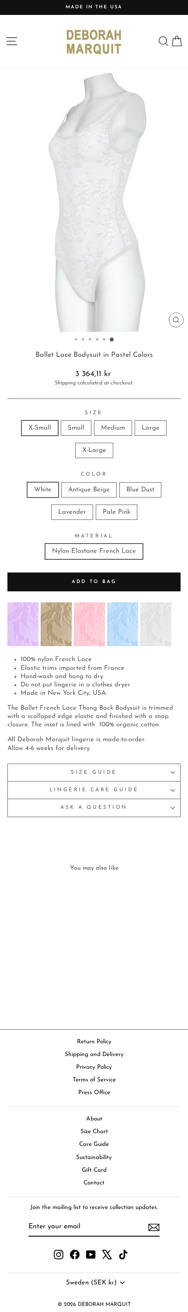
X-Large (94, 450)
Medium (113, 428)
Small (76, 428)
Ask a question (93, 807)
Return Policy (94, 1042)
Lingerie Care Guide (94, 790)
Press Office (94, 1092)
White (43, 490)
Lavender (72, 512)
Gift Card (94, 1170)
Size (94, 413)
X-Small (39, 428)
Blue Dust (140, 490)
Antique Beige (89, 490)
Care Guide (94, 1144)
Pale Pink (116, 512)
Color (94, 474)
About (94, 1119)
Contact (94, 1183)
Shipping (65, 383)
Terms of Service (94, 1080)
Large (151, 428)
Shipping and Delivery (94, 1054)
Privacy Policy (94, 1067)
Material (94, 536)
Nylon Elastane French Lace (94, 551)
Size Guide (94, 772)
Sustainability (94, 1157)
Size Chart (94, 1131)
